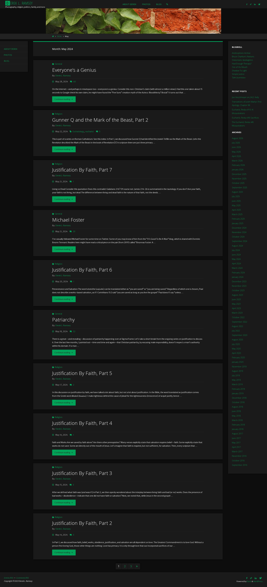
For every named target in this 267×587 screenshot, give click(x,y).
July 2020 (236, 344)
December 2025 (239, 174)
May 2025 (236, 205)
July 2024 (236, 250)
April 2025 (236, 210)
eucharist (89, 131)
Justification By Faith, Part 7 (82, 169)
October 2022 (238, 317)
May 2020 (236, 348)
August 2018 (237, 406)
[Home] (53, 36)
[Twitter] (259, 4)
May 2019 (236, 380)
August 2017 (237, 433)
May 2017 (236, 442)
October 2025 (238, 183)
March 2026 (237, 160)
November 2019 (239, 366)
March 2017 (237, 451)
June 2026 (236, 147)
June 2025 (236, 201)
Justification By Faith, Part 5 (82, 373)
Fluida (248, 581)
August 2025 (237, 192)
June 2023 (236, 299)
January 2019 (237, 393)
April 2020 (236, 353)
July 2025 (236, 196)
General (58, 64)
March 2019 (237, 384)
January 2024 (237, 277)
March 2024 (237, 268)
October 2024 (238, 236)
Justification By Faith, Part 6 (82, 269)
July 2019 (236, 375)
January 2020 (237, 362)
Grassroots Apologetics (242, 60)
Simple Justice (238, 74)
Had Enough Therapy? (241, 63)
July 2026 (236, 142)
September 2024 (239, 241)
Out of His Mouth (239, 67)
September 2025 (239, 187)
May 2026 (236, 151)
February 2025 (238, 218)
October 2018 (238, 402)
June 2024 (236, 254)
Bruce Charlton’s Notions (243, 56)
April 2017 (236, 447)
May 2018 (236, 415)
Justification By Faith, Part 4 (82, 423)
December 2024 (239, 227)
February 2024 (238, 272)
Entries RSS (8, 578)
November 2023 (239, 286)
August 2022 (237, 326)
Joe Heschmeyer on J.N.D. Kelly (245, 97)
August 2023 (237, 295)
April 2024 (236, 263)
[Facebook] (247, 4)
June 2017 (236, 438)
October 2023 (238, 290)
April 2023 (236, 308)
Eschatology (78, 131)
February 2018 (238, 424)
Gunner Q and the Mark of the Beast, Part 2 (100, 120)
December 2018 (239, 398)
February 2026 (238, 165)
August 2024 (237, 245)
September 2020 (239, 335)
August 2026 (237, 138)
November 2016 (239, 456)
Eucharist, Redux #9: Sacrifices (245, 117)
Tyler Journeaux (238, 77)
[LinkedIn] (255, 4)
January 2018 (237, 429)
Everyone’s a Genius (74, 70)
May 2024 (236, 259)
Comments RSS (22, 578)
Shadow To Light (239, 70)
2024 (59, 36)
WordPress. (258, 581)
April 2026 (236, 156)
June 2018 (236, 411)
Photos (8, 55)
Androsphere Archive (241, 53)
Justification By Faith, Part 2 (82, 523)
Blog (6, 61)
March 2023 (237, 312)
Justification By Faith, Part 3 (82, 473)
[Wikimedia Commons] (251, 4)
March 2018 (237, 420)
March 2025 (237, 214)
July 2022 (236, 330)
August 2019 (237, 371)
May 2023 (236, 304)
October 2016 (238, 460)
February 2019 (238, 389)
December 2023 (239, 281)
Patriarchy (63, 319)
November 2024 (239, 232)
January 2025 (237, 223)
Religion (58, 114)
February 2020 (238, 357)
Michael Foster (68, 219)
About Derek (10, 49)
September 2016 (239, 465)
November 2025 (239, 178)
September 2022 (239, 321)
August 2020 (237, 339)
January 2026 (237, 169)
